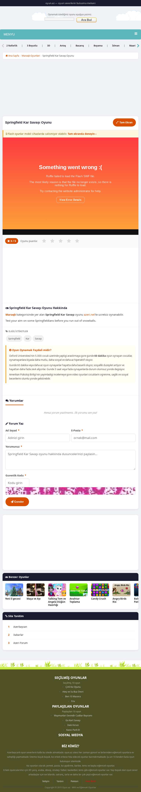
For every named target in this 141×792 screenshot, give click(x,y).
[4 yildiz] (69, 241)
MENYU (9, 34)
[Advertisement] (70, 88)
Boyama (98, 45)
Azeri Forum (20, 643)
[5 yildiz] (77, 241)
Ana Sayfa (13, 55)
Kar (27, 338)
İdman (116, 45)
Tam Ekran (126, 122)
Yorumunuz (14, 446)
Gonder (18, 501)
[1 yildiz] (44, 241)
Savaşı (38, 338)
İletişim (45, 781)
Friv (73, 701)
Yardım (60, 781)
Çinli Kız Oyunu (73, 686)
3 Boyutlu (32, 45)
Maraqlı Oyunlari (31, 55)
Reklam (74, 781)
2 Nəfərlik (11, 45)
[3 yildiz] (61, 241)
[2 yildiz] (52, 241)
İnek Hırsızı (73, 725)
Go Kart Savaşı (73, 720)
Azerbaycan (20, 626)
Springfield (14, 338)
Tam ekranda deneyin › (82, 133)
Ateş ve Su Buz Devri (73, 691)
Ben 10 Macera (73, 696)
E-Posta (77, 430)
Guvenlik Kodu (16, 475)
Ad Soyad (12, 430)
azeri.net (89, 314)
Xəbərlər (18, 635)
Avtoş (63, 45)
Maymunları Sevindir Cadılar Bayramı (73, 715)
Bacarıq (80, 45)
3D (48, 45)
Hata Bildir (91, 781)
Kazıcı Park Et (73, 729)
